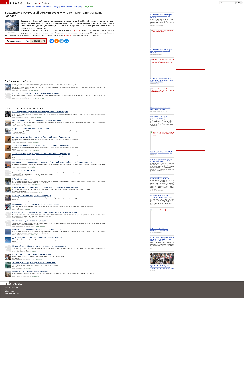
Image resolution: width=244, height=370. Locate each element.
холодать (67, 35)
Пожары (77, 7)
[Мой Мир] (66, 41)
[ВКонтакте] (51, 41)
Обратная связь (9, 290)
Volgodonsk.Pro (22, 41)
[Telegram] (61, 41)
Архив (38, 7)
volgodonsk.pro (12, 32)
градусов (77, 30)
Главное (30, 7)
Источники (47, 7)
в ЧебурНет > (88, 7)
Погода (56, 7)
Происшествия (66, 7)
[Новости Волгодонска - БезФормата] (11, 2)
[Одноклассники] (56, 41)
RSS (18, 293)
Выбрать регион (9, 291)
